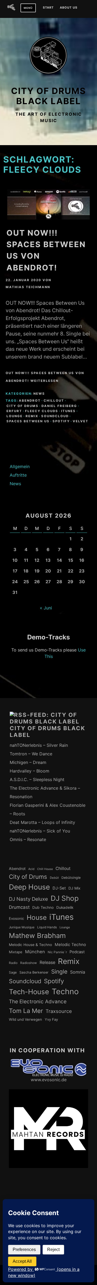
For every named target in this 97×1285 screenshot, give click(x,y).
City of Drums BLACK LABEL (48, 96)
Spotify (61, 421)
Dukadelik (64, 907)
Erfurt (14, 411)
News (39, 393)
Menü (28, 7)
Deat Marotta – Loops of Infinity (42, 822)
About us (68, 7)
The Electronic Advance (38, 1001)
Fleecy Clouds (41, 411)
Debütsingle (71, 878)
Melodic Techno (70, 944)
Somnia (77, 972)
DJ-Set (59, 888)
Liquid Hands (47, 927)
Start (48, 7)
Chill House (45, 869)
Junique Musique (21, 927)
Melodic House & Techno (30, 945)
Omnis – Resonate (28, 839)
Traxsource (59, 1011)
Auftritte (18, 475)
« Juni (46, 608)
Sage (13, 972)
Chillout (54, 400)
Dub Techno (43, 907)
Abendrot (30, 400)
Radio (13, 963)
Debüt (54, 878)
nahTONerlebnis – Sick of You (40, 831)
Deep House (29, 887)
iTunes (68, 411)
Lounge (14, 416)
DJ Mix (74, 888)
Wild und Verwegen (25, 1019)
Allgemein (20, 466)
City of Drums (22, 406)
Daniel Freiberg (59, 406)
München (35, 951)
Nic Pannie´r (57, 952)
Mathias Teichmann (28, 287)
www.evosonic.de (49, 1079)
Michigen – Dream (28, 762)
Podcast (77, 951)
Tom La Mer (26, 1011)
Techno (65, 991)
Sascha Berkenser (33, 972)
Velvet (80, 421)
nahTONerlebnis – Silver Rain (39, 745)
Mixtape (15, 952)
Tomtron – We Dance (31, 753)
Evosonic (16, 918)
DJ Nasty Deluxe (28, 899)
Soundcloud (55, 416)
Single (59, 971)
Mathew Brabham (37, 935)
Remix (32, 416)
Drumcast (19, 907)
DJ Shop (65, 898)
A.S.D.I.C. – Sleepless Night (37, 779)
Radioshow (28, 963)
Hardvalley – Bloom (29, 771)
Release (47, 962)
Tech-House (29, 992)
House (37, 917)
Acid (31, 869)
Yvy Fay (51, 1019)
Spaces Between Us (28, 421)
